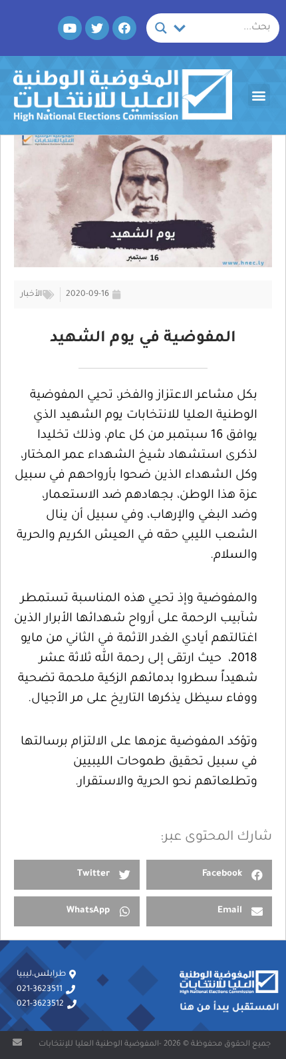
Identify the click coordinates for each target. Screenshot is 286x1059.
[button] (259, 95)
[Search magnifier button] (161, 28)
